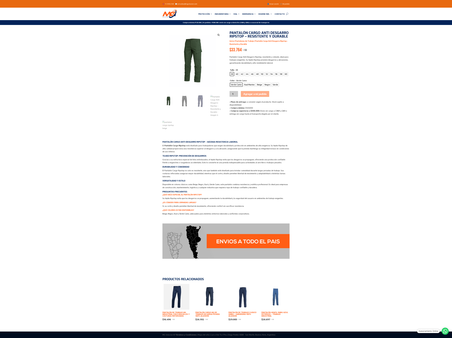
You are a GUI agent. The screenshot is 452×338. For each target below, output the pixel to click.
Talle (232, 70)
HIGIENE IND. (264, 14)
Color (232, 80)
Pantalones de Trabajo (244, 41)
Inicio (232, 41)
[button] (218, 35)
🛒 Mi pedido (285, 4)
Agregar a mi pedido (255, 93)
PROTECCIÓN (204, 14)
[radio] (232, 74)
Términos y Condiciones (185, 335)
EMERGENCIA (247, 14)
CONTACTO (280, 14)
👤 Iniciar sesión (273, 4)
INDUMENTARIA (221, 14)
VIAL (235, 14)
